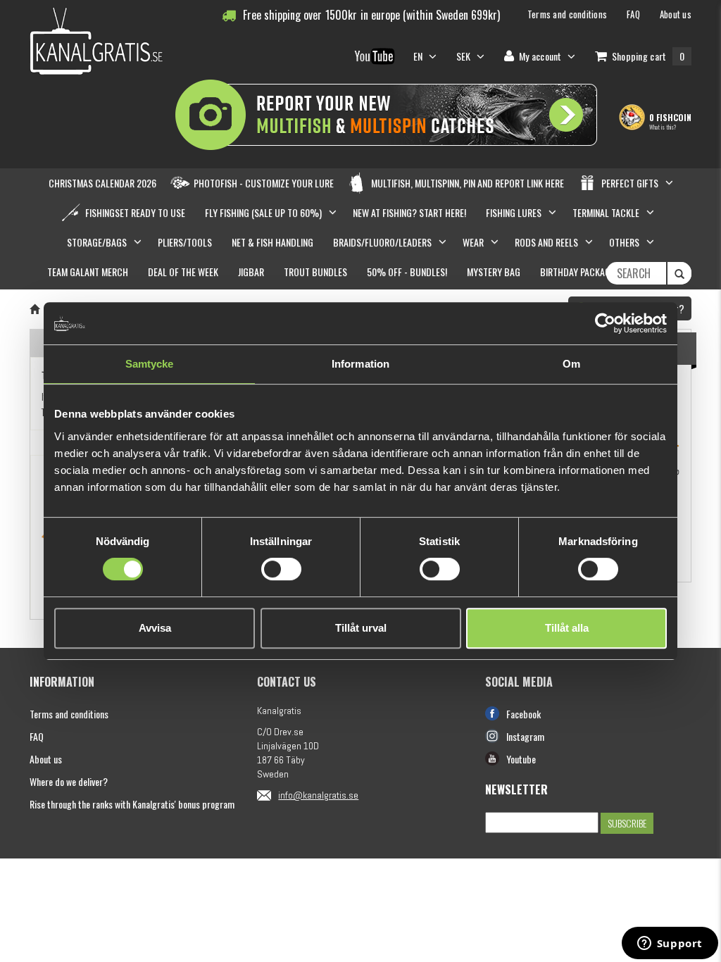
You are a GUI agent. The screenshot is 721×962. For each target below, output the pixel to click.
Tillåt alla (567, 628)
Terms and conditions (69, 713)
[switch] (281, 569)
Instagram (525, 736)
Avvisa (155, 628)
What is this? (662, 127)
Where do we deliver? (69, 781)
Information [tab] (360, 364)
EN (419, 56)
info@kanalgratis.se (318, 795)
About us (46, 758)
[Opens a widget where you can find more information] (669, 944)
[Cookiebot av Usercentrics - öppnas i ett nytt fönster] (605, 323)
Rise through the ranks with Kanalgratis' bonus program (132, 804)
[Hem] (34, 308)
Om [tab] (571, 364)
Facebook (523, 713)
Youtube (521, 758)
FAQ (37, 736)
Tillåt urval (361, 628)
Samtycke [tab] (149, 364)
